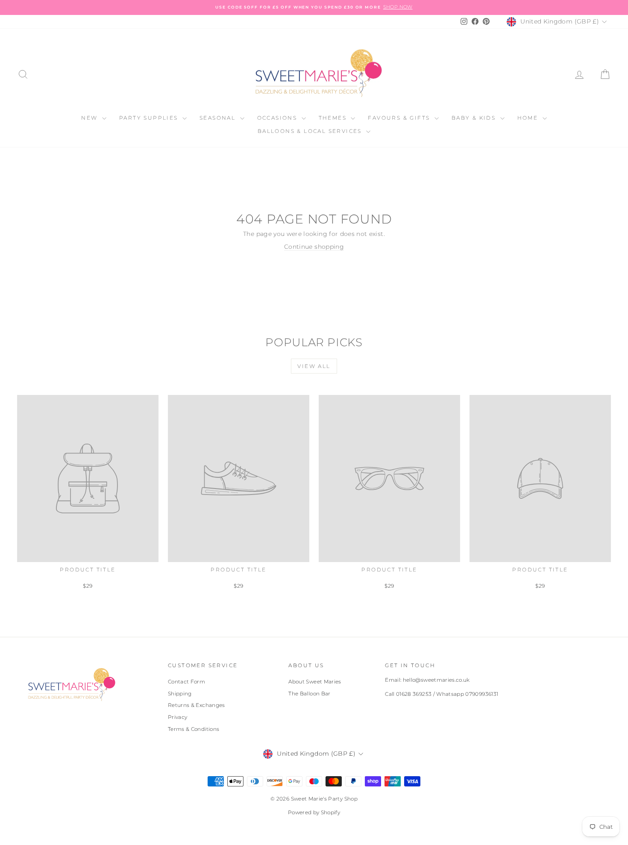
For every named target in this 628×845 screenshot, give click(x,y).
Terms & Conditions (193, 729)
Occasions (278, 118)
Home (528, 118)
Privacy (177, 717)
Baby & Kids (475, 118)
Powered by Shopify (314, 812)
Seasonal (219, 118)
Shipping (180, 693)
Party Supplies (149, 118)
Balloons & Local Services (311, 131)
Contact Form (186, 681)
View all (313, 366)
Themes (334, 118)
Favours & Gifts (400, 118)
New (90, 118)
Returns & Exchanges (196, 705)
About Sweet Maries (314, 681)
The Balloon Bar (309, 693)
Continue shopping (314, 246)
